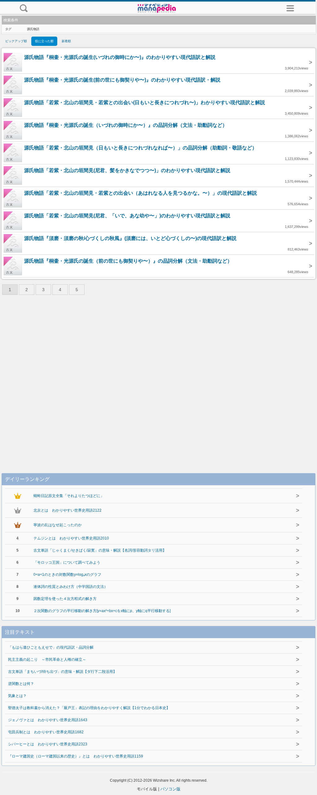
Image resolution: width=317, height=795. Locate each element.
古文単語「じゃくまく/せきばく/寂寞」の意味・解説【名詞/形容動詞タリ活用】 (99, 550)
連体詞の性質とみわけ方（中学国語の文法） (70, 586)
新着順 (66, 41)
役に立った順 (44, 41)
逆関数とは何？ (21, 684)
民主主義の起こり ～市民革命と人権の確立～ (47, 659)
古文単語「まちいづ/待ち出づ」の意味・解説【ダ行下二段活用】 (62, 671)
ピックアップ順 (16, 41)
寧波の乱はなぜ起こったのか (57, 525)
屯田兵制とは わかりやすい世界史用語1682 (46, 732)
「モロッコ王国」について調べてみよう (66, 562)
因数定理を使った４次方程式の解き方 (65, 599)
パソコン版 (170, 789)
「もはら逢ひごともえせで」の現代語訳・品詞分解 (50, 647)
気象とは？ (17, 696)
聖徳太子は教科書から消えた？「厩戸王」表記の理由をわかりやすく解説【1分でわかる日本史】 (89, 708)
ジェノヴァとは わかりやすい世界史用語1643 (47, 720)
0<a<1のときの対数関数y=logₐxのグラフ (67, 574)
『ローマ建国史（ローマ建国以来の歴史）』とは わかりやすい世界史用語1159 (75, 756)
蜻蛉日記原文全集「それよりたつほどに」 (68, 496)
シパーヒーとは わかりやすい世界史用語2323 (47, 744)
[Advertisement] (158, 379)
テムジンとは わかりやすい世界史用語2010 (71, 538)
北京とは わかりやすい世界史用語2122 (67, 510)
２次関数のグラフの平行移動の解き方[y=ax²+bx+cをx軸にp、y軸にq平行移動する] (102, 611)
